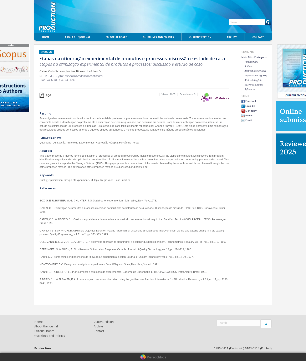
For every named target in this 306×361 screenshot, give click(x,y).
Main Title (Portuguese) (255, 57)
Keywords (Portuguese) (256, 75)
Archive (232, 37)
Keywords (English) (254, 84)
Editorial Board (116, 37)
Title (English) (251, 61)
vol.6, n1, (53, 80)
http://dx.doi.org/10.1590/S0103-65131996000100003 (71, 76)
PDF (48, 95)
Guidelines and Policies (158, 37)
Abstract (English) (253, 80)
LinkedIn (250, 105)
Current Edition (200, 37)
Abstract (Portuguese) (255, 70)
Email (248, 120)
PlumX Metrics (219, 97)
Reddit (249, 115)
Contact (258, 37)
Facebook (250, 101)
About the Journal (77, 37)
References (250, 89)
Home (45, 37)
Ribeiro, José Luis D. (88, 71)
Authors (248, 66)
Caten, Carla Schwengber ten (57, 71)
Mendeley (251, 110)
